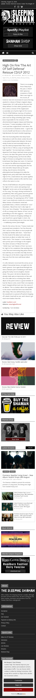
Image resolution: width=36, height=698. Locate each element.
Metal (18, 78)
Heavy (31, 75)
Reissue (23, 78)
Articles (3, 643)
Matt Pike (14, 78)
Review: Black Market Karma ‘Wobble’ (14, 387)
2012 (25, 75)
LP (10, 78)
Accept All (18, 690)
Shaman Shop (5, 652)
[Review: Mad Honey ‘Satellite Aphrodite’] (18, 343)
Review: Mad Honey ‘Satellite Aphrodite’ (14, 362)
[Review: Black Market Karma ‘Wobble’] (18, 368)
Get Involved (5, 617)
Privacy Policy (5, 623)
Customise (18, 680)
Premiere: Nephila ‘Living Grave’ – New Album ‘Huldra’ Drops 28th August (18, 476)
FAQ (2, 614)
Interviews (4, 640)
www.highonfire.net (15, 304)
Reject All (18, 685)
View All (30, 447)
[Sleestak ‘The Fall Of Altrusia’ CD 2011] (18, 318)
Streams (12, 471)
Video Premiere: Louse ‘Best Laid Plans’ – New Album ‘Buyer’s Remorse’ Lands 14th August (23, 504)
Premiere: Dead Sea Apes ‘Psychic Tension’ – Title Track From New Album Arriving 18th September (23, 515)
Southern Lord (6, 80)
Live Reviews (5, 646)
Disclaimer (4, 611)
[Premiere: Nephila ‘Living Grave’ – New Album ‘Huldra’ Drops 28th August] (18, 452)
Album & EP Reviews (9, 60)
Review (27, 78)
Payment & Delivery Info (8, 620)
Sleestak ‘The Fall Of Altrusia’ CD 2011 (14, 337)
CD (28, 75)
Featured (6, 471)
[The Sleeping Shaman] (3, 53)
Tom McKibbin (17, 75)
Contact (3, 626)
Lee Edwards (18, 479)
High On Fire (6, 78)
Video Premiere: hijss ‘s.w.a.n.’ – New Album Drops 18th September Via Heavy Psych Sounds (23, 494)
